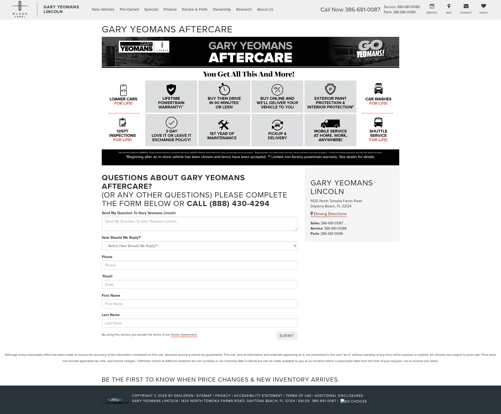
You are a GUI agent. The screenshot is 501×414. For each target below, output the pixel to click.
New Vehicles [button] (103, 9)
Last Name (111, 314)
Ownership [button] (222, 9)
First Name (111, 295)
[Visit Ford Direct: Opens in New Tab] (354, 400)
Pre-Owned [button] (129, 9)
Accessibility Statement (258, 395)
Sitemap (204, 395)
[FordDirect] (115, 400)
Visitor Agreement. (184, 334)
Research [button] (244, 9)
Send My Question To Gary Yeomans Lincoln (139, 212)
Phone (107, 256)
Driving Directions (330, 214)
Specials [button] (151, 9)
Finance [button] (170, 9)
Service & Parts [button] (194, 9)
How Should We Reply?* (121, 237)
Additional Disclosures (339, 395)
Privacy (223, 395)
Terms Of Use (298, 395)
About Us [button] (265, 9)
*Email (107, 276)
